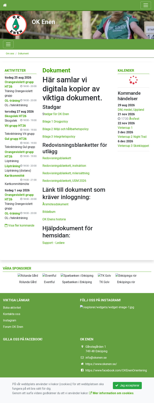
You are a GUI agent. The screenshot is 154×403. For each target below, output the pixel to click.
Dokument (23, 53)
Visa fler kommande (21, 225)
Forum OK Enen (13, 327)
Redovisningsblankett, (57, 165)
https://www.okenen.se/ (101, 364)
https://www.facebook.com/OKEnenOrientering (116, 370)
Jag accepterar (128, 385)
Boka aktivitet (12, 307)
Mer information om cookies (113, 393)
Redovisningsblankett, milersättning (65, 173)
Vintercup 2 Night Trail (132, 137)
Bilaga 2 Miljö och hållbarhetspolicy (65, 129)
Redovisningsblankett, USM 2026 (64, 181)
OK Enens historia (54, 219)
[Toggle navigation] (145, 5)
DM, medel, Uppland (131, 109)
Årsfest (134, 118)
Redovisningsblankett (56, 158)
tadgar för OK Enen (56, 114)
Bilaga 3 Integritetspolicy (58, 136)
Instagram (9, 320)
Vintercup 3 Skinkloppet (133, 146)
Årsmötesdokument (55, 204)
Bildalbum (48, 212)
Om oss (10, 53)
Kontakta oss (11, 314)
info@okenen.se (96, 357)
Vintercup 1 (125, 128)
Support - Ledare (53, 243)
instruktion (79, 165)
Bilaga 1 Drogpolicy (55, 121)
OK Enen (43, 22)
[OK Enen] (16, 25)
